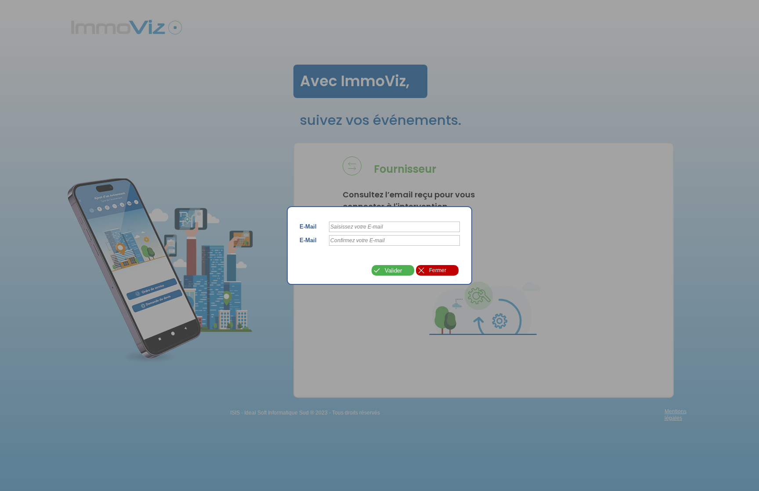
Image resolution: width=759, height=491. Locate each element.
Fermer (437, 270)
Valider (393, 270)
